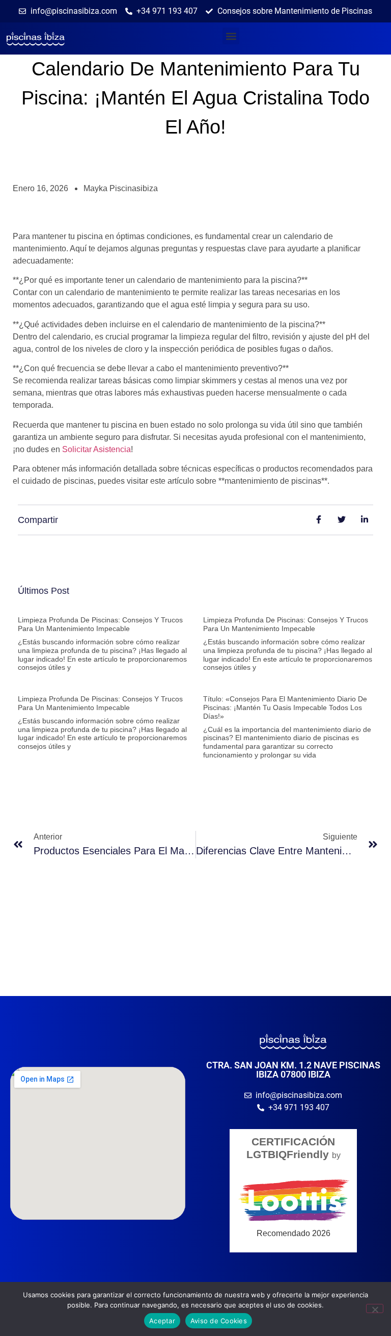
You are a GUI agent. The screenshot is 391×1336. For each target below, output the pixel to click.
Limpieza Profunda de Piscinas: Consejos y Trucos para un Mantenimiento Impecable (100, 624)
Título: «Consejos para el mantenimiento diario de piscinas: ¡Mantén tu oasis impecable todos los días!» (285, 707)
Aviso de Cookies (218, 1321)
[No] (374, 1308)
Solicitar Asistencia (96, 449)
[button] (230, 36)
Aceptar (162, 1321)
